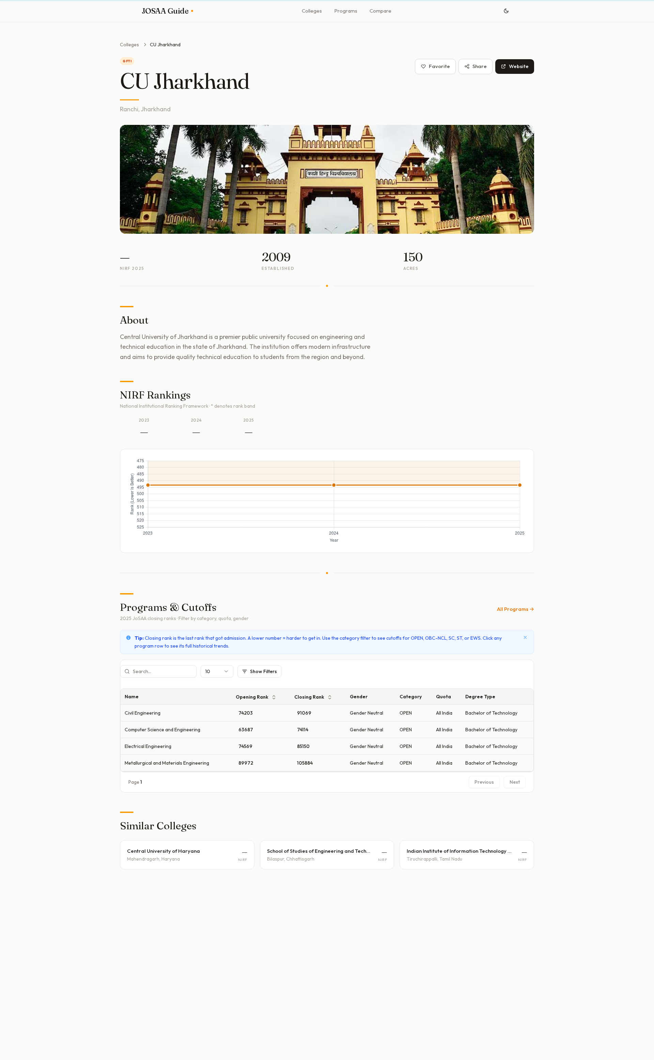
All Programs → (515, 609)
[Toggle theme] (506, 11)
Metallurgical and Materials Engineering (167, 763)
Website (519, 66)
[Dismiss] (525, 637)
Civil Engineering (142, 713)
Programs (345, 10)
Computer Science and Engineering (162, 730)
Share (479, 66)
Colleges (312, 10)
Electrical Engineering (148, 746)
